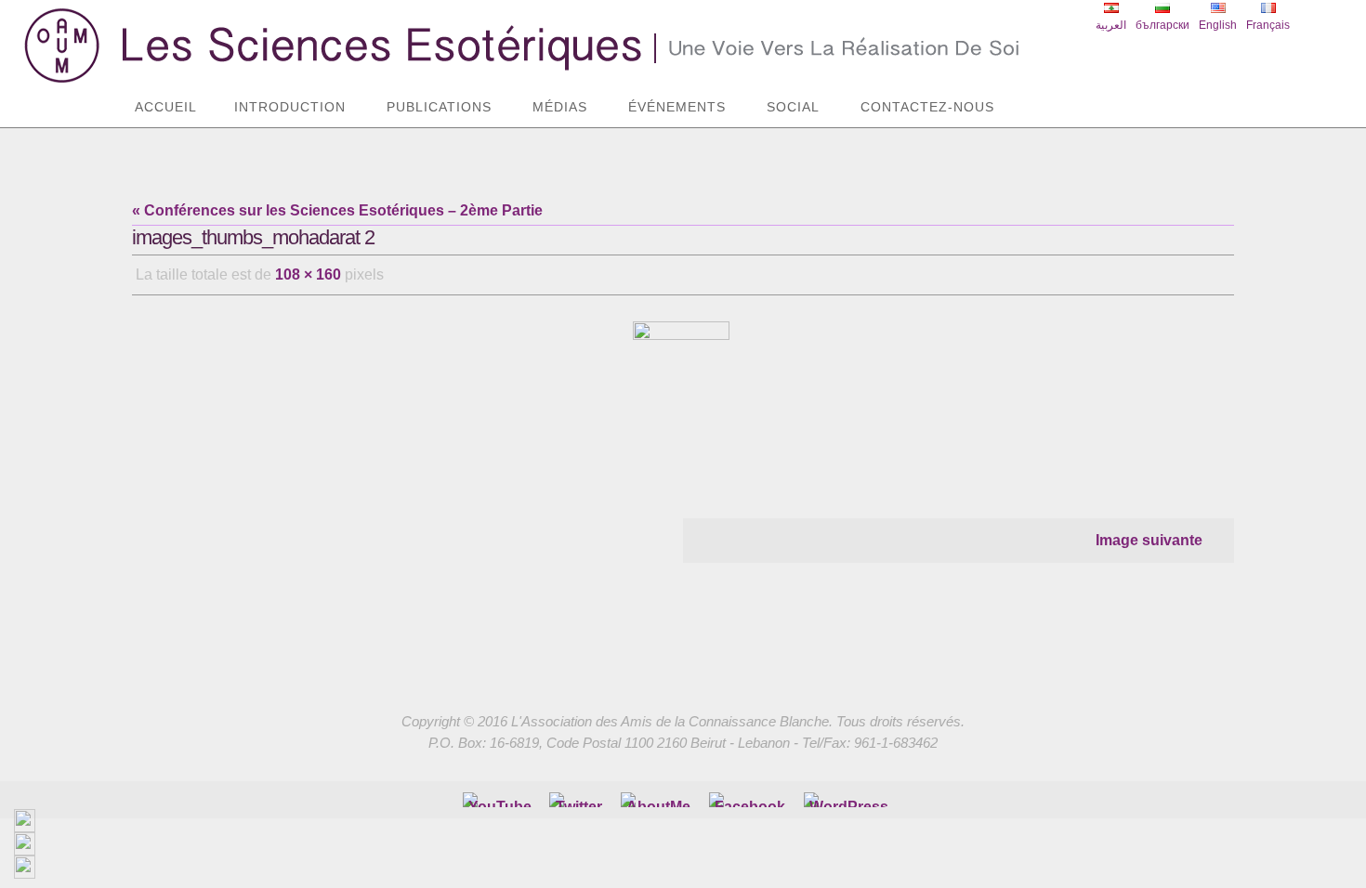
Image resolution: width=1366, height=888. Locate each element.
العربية (1111, 25)
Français (1268, 25)
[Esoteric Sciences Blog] (849, 799)
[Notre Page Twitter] (579, 799)
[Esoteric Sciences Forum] (750, 799)
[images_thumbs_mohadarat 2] (683, 395)
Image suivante (1149, 540)
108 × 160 (308, 274)
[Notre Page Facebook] (658, 799)
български (1162, 25)
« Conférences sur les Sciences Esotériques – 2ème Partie (337, 210)
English (1218, 25)
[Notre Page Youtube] (500, 799)
